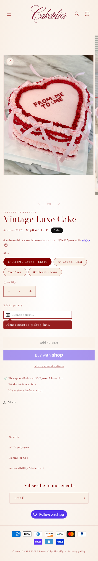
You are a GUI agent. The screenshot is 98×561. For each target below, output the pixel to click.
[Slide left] (39, 204)
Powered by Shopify (51, 551)
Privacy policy (76, 551)
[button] (9, 14)
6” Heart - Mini (45, 272)
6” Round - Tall (70, 262)
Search (14, 437)
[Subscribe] (83, 498)
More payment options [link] (49, 366)
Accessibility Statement (27, 468)
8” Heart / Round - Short (27, 262)
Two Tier (15, 272)
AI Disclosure (19, 447)
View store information (25, 390)
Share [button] (12, 402)
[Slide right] (59, 204)
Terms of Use (18, 458)
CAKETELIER (30, 551)
